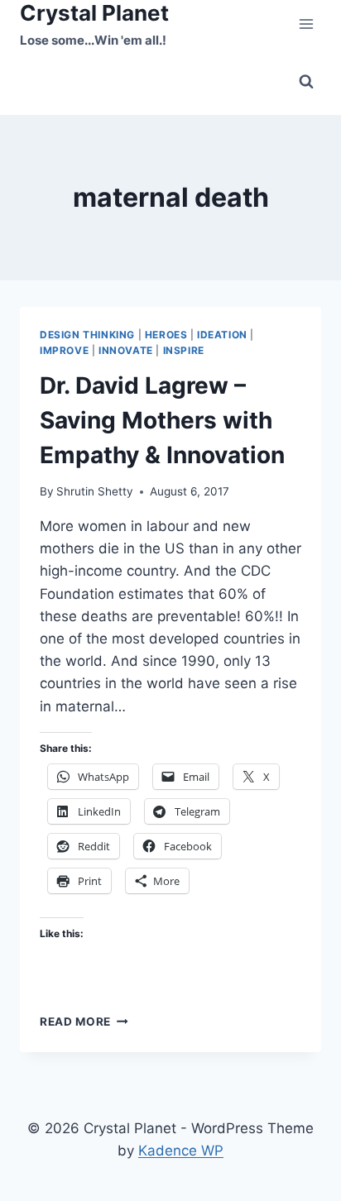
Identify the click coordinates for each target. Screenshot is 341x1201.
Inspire (183, 350)
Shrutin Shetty (94, 491)
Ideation (222, 334)
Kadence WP (180, 1150)
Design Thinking (87, 334)
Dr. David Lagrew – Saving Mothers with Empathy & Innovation (162, 420)
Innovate (125, 350)
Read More (84, 1021)
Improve (64, 350)
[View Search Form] (306, 82)
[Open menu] (306, 24)
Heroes (166, 334)
